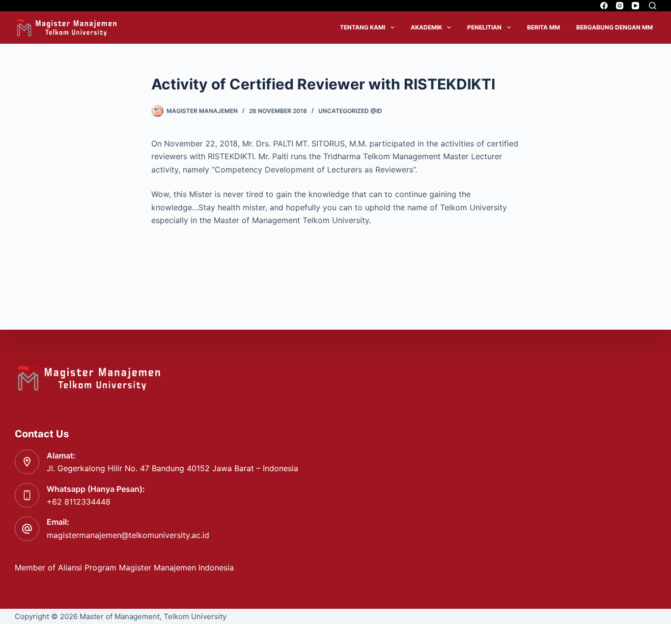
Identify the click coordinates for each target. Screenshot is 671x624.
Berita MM (543, 27)
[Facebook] (604, 5)
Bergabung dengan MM (614, 27)
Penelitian (484, 27)
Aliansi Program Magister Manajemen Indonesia (147, 567)
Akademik (426, 27)
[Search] (652, 5)
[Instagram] (619, 5)
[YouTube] (635, 5)
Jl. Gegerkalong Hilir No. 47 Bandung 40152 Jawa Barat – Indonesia (172, 468)
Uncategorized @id (350, 110)
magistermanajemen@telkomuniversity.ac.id (128, 535)
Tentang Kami (362, 27)
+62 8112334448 (79, 502)
